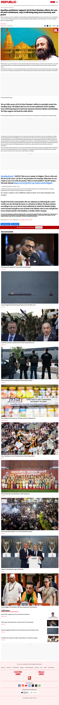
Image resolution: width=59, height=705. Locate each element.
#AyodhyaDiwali (7, 176)
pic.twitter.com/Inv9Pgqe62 (42, 183)
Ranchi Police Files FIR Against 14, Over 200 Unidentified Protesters (16, 531)
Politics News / (11, 5)
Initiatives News (4, 616)
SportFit (2, 571)
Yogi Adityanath (6, 224)
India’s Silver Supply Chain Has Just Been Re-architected (15, 614)
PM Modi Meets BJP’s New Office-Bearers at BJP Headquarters (15, 494)
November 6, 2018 (16, 186)
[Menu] (56, 2)
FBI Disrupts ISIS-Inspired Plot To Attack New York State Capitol (16, 267)
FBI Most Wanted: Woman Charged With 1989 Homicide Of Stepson (16, 380)
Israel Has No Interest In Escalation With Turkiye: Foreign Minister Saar (17, 342)
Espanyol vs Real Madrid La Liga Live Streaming (12, 569)
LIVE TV (53, 2)
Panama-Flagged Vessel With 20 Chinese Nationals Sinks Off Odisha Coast (18, 305)
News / (2, 5)
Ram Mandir (15, 224)
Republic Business (4, 420)
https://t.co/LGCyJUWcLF (23, 183)
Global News (3, 269)
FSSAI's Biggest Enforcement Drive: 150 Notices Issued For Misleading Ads (18, 418)
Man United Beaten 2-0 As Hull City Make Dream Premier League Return (18, 456)
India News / (5, 5)
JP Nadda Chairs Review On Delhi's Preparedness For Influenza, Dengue (19, 638)
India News (3, 25)
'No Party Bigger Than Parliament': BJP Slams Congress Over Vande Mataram (19, 607)
